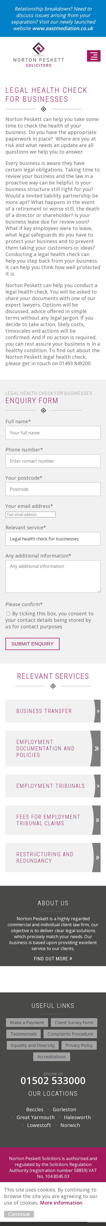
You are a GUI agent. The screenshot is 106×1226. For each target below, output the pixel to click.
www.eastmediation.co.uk (62, 28)
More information (61, 1202)
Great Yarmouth (36, 1117)
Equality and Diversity (33, 1045)
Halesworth (77, 1117)
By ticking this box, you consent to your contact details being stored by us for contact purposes (49, 620)
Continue (19, 1214)
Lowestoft (39, 1125)
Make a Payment (27, 1023)
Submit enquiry (32, 644)
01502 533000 (53, 1079)
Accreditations (51, 1057)
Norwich (70, 1125)
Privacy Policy (79, 1045)
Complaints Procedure (70, 1034)
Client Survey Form (74, 1023)
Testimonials (23, 1034)
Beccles (34, 1109)
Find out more (51, 958)
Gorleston (64, 1109)
